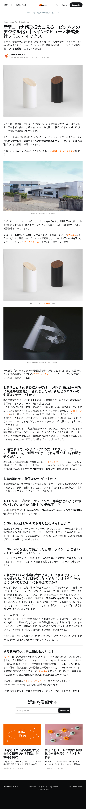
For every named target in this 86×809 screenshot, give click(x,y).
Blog (33, 13)
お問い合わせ (21, 5)
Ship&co (7, 656)
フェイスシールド (33, 241)
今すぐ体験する (54, 787)
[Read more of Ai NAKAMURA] (6, 56)
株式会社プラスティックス (61, 150)
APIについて (43, 787)
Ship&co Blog (7, 787)
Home (28, 13)
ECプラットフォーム (43, 374)
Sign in (64, 5)
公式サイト (7, 5)
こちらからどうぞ (33, 680)
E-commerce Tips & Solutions (16, 22)
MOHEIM (72, 234)
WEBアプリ (33, 787)
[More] (31, 5)
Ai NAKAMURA (18, 55)
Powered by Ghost (76, 787)
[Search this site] (57, 5)
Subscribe (76, 5)
